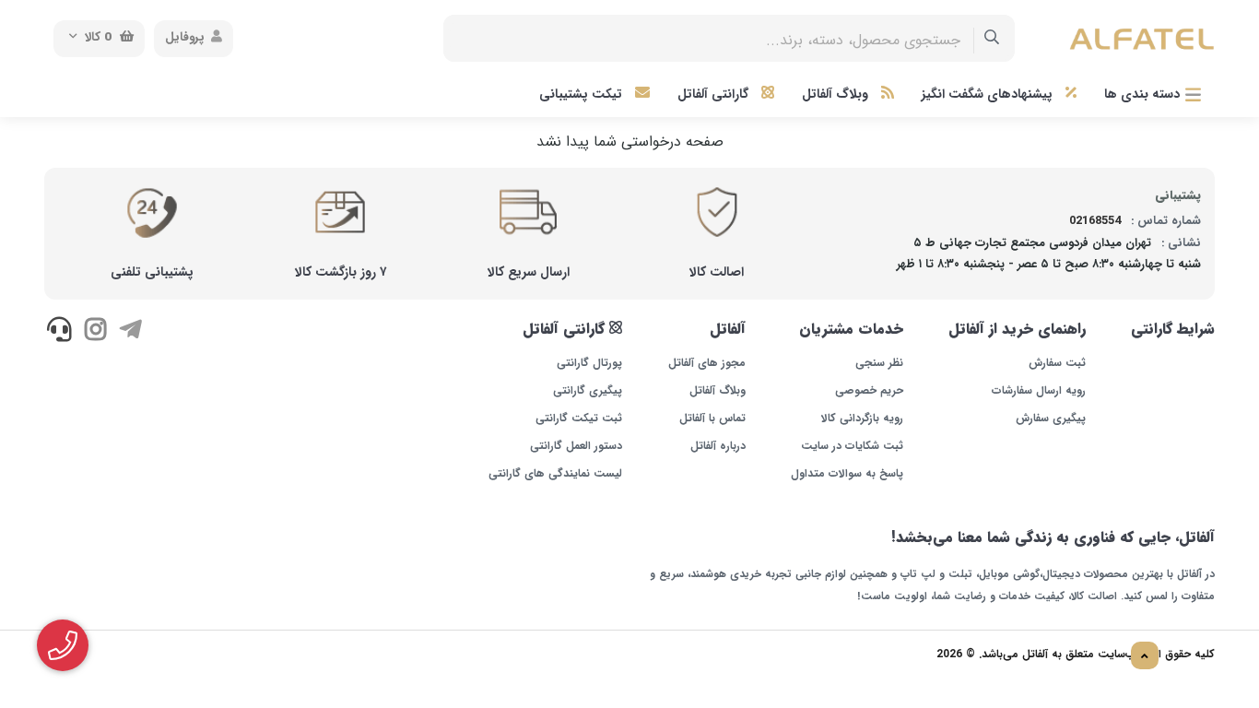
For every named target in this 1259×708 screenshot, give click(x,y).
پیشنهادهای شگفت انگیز (989, 94)
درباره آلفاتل (717, 446)
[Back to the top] (1144, 656)
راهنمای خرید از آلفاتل (1017, 329)
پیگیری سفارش (1051, 418)
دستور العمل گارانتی (576, 446)
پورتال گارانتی (589, 363)
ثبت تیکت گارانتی (578, 418)
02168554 (1095, 220)
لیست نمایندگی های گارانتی (555, 473)
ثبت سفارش (1057, 363)
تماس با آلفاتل (712, 418)
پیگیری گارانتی (587, 390)
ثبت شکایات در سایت (852, 446)
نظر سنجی (879, 363)
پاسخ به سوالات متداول (847, 473)
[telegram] (130, 332)
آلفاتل (727, 329)
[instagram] (94, 332)
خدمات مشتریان (851, 329)
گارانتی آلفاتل (714, 94)
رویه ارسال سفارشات (1039, 390)
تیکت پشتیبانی (582, 94)
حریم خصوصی (869, 390)
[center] (992, 38)
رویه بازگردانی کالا (862, 418)
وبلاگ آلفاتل (837, 94)
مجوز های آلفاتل (706, 363)
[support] (59, 332)
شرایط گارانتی (1173, 329)
